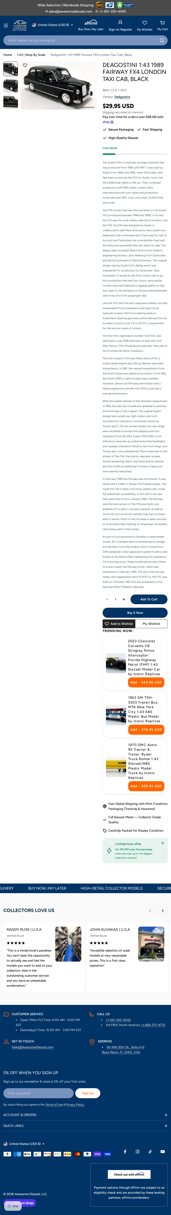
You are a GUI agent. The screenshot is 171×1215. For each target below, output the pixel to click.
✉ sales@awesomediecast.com (68, 11)
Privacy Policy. (75, 1104)
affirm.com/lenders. (136, 1198)
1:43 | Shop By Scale (31, 55)
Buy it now (135, 613)
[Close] (163, 843)
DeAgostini (122, 97)
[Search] (161, 40)
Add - (146, 682)
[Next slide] (163, 911)
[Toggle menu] (5, 25)
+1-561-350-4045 (118, 1020)
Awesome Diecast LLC (31, 1194)
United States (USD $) (53, 25)
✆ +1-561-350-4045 (110, 11)
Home (7, 55)
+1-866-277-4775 (153, 1025)
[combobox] (85, 40)
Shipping (108, 112)
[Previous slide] (150, 911)
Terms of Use (54, 1104)
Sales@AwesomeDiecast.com (33, 1047)
